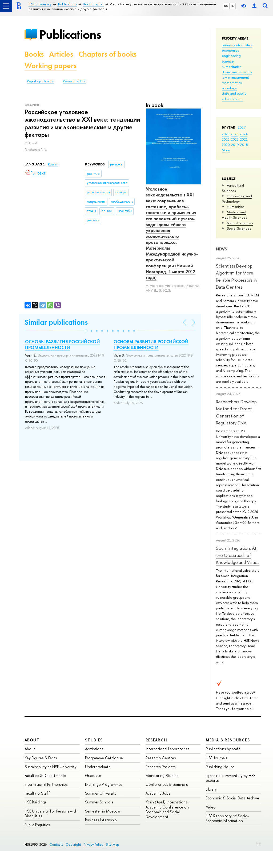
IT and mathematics (237, 71)
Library (211, 789)
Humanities (235, 206)
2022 (235, 139)
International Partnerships (46, 784)
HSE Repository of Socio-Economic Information (227, 818)
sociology (229, 88)
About (32, 739)
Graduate (93, 775)
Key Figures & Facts (41, 757)
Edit (258, 843)
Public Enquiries (37, 824)
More (226, 150)
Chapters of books (107, 54)
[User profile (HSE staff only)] (254, 6)
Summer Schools (99, 801)
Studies (94, 739)
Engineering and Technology (237, 199)
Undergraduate (98, 766)
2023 (226, 139)
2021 (244, 139)
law (224, 77)
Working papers (51, 65)
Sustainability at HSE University (51, 766)
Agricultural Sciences (233, 188)
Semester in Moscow (102, 811)
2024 (244, 133)
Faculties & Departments (45, 775)
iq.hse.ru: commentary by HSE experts (230, 778)
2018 (244, 144)
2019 (235, 144)
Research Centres (161, 757)
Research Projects (160, 766)
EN (232, 6)
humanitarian (232, 66)
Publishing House (220, 766)
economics (230, 50)
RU (226, 6)
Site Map (112, 844)
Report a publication (40, 81)
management (238, 77)
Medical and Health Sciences (234, 215)
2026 (225, 133)
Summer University (101, 793)
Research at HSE (74, 81)
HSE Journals (216, 757)
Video (211, 807)
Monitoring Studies (162, 775)
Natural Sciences (240, 223)
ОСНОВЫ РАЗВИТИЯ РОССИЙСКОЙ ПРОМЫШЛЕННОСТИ (62, 344)
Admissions (94, 748)
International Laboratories (167, 748)
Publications (70, 34)
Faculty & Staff (37, 793)
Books (34, 54)
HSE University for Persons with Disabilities (51, 813)
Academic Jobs (158, 793)
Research (156, 739)
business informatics (237, 44)
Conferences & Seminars (167, 784)
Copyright (73, 844)
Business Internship (101, 819)
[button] (86, 331)
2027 (242, 127)
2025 (234, 133)
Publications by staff (223, 748)
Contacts (56, 844)
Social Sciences (239, 228)
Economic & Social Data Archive (232, 797)
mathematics (232, 82)
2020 (226, 144)
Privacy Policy (93, 844)
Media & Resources (228, 739)
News (221, 249)
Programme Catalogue (104, 757)
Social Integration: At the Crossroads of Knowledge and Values (237, 555)
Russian (53, 164)
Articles (61, 54)
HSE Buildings (35, 801)
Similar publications (56, 322)
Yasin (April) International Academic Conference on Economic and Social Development (167, 809)
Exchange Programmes (103, 784)
